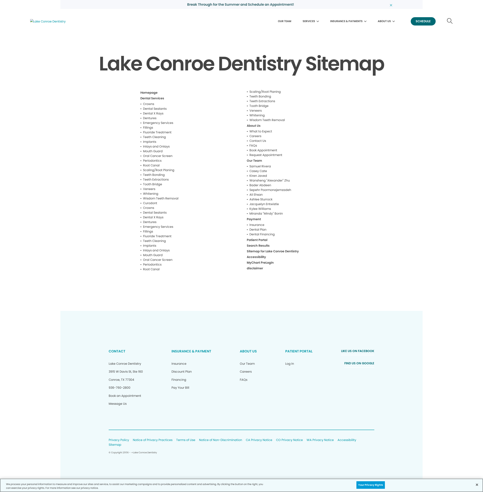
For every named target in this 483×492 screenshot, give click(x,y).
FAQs (253, 145)
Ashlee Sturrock (260, 199)
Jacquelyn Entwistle (264, 204)
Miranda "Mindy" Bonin (266, 213)
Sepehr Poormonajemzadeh (270, 190)
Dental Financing (262, 234)
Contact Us (257, 141)
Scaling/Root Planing (158, 170)
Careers (255, 136)
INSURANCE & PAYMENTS (346, 21)
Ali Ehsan (256, 194)
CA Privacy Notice (259, 440)
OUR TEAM (284, 21)
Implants (149, 142)
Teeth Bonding (154, 175)
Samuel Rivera (260, 166)
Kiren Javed (258, 176)
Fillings (148, 127)
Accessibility (256, 257)
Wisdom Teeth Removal (160, 198)
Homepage (149, 92)
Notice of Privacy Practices (152, 440)
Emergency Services (158, 123)
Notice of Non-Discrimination (220, 440)
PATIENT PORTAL (298, 351)
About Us (254, 126)
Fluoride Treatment (157, 132)
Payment (254, 219)
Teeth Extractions (156, 179)
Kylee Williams (260, 209)
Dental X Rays (153, 113)
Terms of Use (185, 440)
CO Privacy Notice (289, 440)
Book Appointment (263, 150)
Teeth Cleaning (154, 137)
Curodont (150, 203)
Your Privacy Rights (370, 485)
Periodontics (152, 160)
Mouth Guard (153, 151)
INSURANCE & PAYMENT (191, 351)
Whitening (150, 194)
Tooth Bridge (152, 184)
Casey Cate (258, 171)
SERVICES (309, 21)
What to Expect (260, 131)
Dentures (149, 118)
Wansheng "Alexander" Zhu (269, 180)
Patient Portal (257, 240)
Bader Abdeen (260, 185)
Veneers (149, 189)
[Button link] (450, 21)
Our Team (254, 160)
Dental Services (152, 98)
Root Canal (151, 165)
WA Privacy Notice (320, 440)
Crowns (148, 104)
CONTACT (117, 351)
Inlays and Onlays (156, 146)
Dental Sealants (155, 109)
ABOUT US (384, 21)
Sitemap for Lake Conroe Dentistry (273, 251)
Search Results (258, 245)
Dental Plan (257, 229)
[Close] (477, 484)
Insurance (256, 225)
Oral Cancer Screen (157, 156)
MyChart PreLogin (260, 262)
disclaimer (255, 268)
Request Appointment (265, 155)
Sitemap (115, 445)
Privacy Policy (119, 440)
